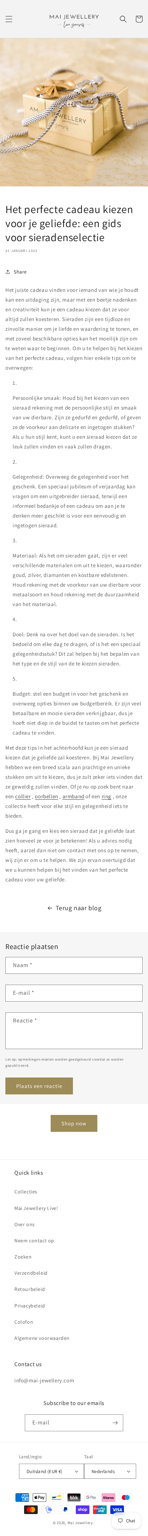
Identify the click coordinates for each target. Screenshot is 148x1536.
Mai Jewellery (80, 1522)
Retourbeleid (29, 1289)
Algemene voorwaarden (42, 1338)
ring (106, 796)
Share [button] (20, 271)
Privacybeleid (29, 1305)
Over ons (24, 1224)
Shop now (74, 1123)
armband (73, 796)
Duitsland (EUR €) (45, 1471)
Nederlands (103, 1471)
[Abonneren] (115, 1422)
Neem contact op (34, 1240)
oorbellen (46, 796)
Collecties (25, 1191)
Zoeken (23, 1256)
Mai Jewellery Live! (36, 1208)
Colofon (23, 1322)
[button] (9, 19)
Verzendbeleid (31, 1273)
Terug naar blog (79, 908)
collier (23, 796)
